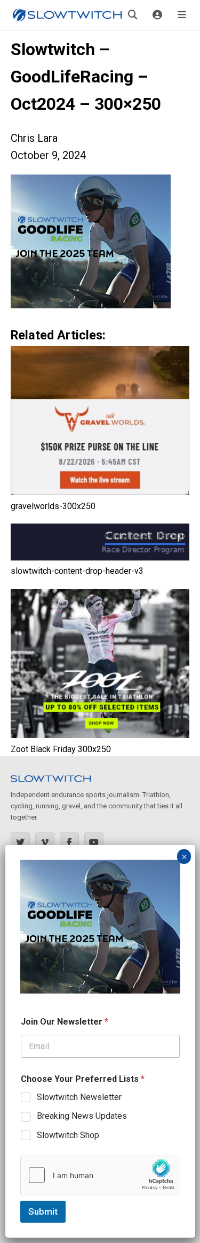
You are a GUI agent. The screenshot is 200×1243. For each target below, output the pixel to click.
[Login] (157, 15)
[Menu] (182, 15)
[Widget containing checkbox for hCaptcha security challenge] (100, 1175)
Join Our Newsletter (64, 1022)
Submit (43, 1211)
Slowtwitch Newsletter (79, 1097)
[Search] (132, 15)
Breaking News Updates (82, 1116)
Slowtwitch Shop (68, 1135)
